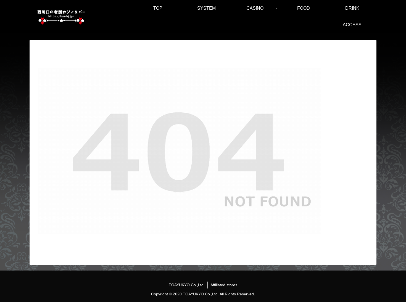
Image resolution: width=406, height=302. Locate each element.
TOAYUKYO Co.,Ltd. (187, 285)
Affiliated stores (223, 285)
